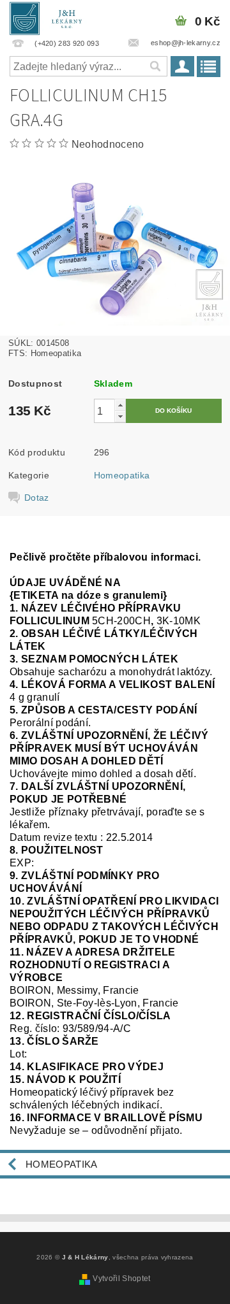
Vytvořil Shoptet (121, 1278)
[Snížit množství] (120, 416)
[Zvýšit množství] (120, 405)
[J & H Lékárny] (50, 16)
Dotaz (36, 497)
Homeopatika (122, 475)
